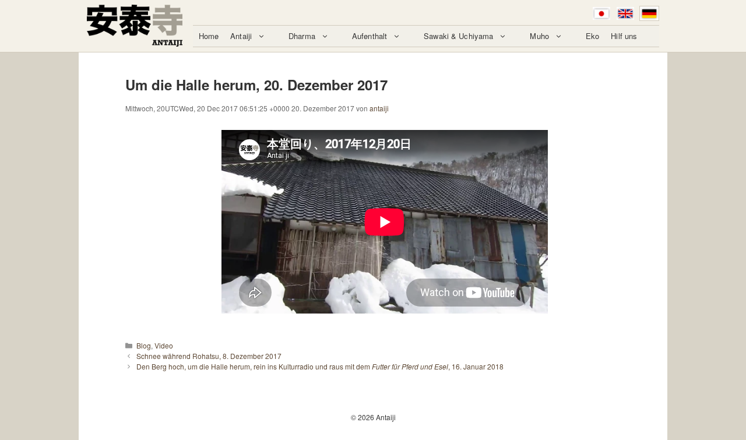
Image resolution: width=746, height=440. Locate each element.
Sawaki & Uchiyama (458, 35)
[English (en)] (625, 13)
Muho (539, 35)
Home (209, 35)
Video (163, 345)
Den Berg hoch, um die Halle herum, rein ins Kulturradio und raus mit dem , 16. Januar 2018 (320, 366)
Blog (143, 345)
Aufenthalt (369, 35)
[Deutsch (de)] (649, 13)
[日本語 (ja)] (601, 13)
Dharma (301, 35)
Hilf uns (624, 35)
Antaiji (241, 35)
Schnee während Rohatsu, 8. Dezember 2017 (208, 356)
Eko (592, 35)
